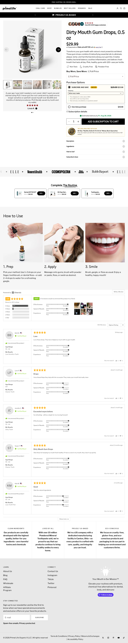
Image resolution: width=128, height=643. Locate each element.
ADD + (41, 193)
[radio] (95, 94)
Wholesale (8, 583)
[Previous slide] (6, 49)
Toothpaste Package (95, 192)
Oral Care (40, 8)
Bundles (58, 8)
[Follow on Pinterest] (113, 638)
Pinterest (52, 587)
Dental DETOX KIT (30, 192)
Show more (63, 519)
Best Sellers (70, 8)
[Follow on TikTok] (124, 638)
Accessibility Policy (75, 639)
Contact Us (53, 571)
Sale (90, 8)
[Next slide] (58, 49)
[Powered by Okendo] (12, 292)
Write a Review (118, 292)
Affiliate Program (7, 589)
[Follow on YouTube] (119, 638)
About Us (7, 571)
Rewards (82, 8)
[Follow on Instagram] (108, 638)
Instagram (52, 575)
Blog (5, 575)
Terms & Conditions (58, 636)
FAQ (5, 579)
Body (49, 8)
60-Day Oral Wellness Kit (62, 192)
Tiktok (51, 579)
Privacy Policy (74, 636)
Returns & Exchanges (90, 636)
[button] (95, 47)
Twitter (51, 583)
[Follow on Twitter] (103, 638)
